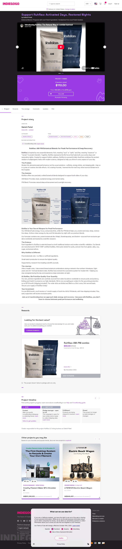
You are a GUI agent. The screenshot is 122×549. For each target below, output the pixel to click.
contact (31, 130)
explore (68, 440)
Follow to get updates (29, 421)
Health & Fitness (27, 136)
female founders (53, 136)
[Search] (49, 3)
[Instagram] (27, 521)
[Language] (95, 4)
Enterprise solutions (98, 521)
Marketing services (98, 516)
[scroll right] (104, 47)
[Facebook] (18, 521)
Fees (94, 513)
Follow (61, 94)
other (75, 136)
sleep (81, 136)
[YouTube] (24, 521)
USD (87, 3)
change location (70, 9)
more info (25, 130)
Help (67, 403)
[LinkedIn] (29, 521)
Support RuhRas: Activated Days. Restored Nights (56, 14)
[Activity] (105, 3)
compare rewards (33, 330)
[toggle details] (59, 499)
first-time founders (66, 136)
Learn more (46, 420)
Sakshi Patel (27, 17)
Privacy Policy (21, 543)
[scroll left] (17, 47)
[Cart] (100, 3)
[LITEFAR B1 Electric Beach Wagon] (81, 462)
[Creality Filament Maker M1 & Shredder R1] (40, 462)
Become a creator (98, 518)
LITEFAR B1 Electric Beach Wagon (78, 488)
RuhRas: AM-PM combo (76, 342)
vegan (87, 136)
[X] (21, 521)
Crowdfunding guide (78, 403)
